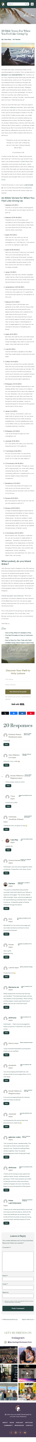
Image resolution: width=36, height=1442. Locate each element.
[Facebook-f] (11, 1432)
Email (5, 1284)
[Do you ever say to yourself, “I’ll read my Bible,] (9, 1373)
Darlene (11, 883)
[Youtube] (25, 1432)
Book (12, 1422)
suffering (13, 107)
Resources (19, 1425)
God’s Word (25, 161)
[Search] (26, 4)
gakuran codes (14, 1137)
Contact (29, 1425)
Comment (6, 1247)
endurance (28, 187)
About (5, 1422)
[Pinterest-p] (20, 1432)
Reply (6, 744)
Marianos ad (13, 987)
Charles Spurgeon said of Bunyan (12, 595)
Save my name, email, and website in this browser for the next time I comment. (19, 1302)
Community (8, 1425)
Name (5, 1276)
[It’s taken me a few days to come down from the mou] (9, 1392)
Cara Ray (14, 840)
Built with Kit (18, 704)
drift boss (12, 1018)
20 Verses (16, 39)
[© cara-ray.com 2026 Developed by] (18, 1408)
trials (13, 115)
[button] (32, 4)
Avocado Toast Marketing (18, 1416)
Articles (29, 1422)
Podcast (19, 1422)
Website (5, 1292)
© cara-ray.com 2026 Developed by (18, 1414)
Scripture (11, 613)
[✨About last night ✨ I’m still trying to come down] (9, 1355)
